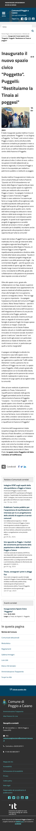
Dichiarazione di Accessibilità (13, 771)
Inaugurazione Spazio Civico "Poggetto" (15, 610)
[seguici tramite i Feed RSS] (26, 797)
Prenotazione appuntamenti (15, 3)
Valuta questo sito (19, 689)
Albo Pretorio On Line (10, 716)
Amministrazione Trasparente (13, 711)
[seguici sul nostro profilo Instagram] (18, 797)
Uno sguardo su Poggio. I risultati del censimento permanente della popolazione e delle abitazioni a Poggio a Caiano (17, 546)
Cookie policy (7, 781)
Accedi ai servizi (10, 5)
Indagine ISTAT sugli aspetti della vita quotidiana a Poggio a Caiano (17, 486)
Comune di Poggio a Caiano (20, 11)
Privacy (5, 776)
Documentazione (15, 34)
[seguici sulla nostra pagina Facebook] (22, 18)
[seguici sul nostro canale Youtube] (33, 18)
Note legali (6, 785)
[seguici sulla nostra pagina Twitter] (26, 18)
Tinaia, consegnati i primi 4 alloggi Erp (18, 573)
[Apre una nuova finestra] (19, 467)
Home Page (5, 34)
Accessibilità (7, 766)
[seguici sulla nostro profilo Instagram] (29, 18)
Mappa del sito (8, 762)
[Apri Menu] (3, 13)
